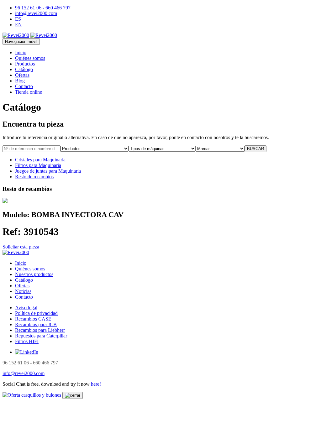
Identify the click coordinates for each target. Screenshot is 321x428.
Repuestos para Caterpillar (41, 335)
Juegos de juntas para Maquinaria (48, 171)
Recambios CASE (33, 318)
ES (18, 19)
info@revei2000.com (36, 13)
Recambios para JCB (36, 324)
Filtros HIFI (27, 341)
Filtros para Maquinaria (38, 165)
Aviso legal (26, 307)
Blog (20, 80)
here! (96, 384)
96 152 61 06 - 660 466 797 (43, 7)
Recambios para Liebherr (40, 330)
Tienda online (28, 92)
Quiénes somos (30, 58)
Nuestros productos (34, 274)
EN (18, 24)
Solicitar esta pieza (21, 246)
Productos (25, 63)
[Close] (72, 395)
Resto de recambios (34, 176)
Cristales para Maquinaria (40, 159)
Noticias (23, 291)
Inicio (20, 52)
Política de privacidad (36, 313)
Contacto (24, 86)
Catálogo (24, 69)
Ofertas (22, 75)
